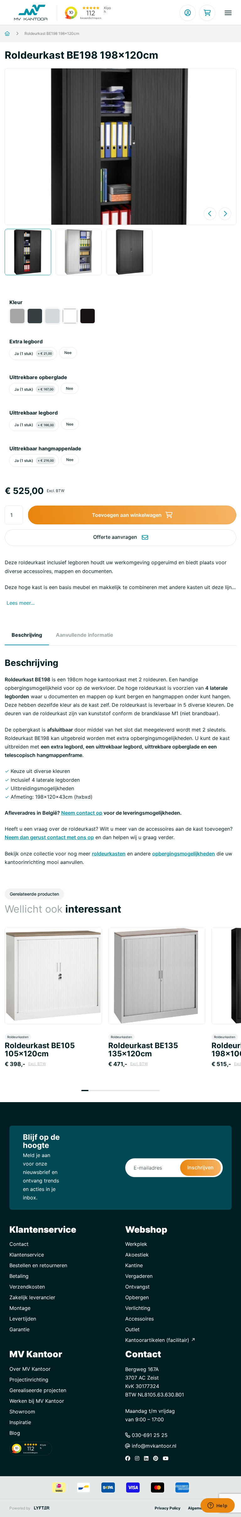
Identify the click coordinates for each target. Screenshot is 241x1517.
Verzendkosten (27, 1287)
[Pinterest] (157, 1458)
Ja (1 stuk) (33, 353)
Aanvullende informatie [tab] (84, 635)
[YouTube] (167, 1458)
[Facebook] (129, 1458)
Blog (14, 1433)
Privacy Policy (167, 1508)
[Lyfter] (41, 1508)
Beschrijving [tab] (27, 635)
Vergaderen (139, 1276)
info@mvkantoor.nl (153, 1446)
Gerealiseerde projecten (37, 1390)
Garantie (19, 1329)
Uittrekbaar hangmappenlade (45, 448)
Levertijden (22, 1319)
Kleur (16, 302)
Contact (19, 1244)
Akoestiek (137, 1255)
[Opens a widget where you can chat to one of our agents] (217, 1506)
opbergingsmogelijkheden (183, 853)
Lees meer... (21, 603)
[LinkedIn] (148, 1458)
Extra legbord (26, 341)
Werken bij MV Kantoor (36, 1401)
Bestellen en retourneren (38, 1265)
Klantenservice (26, 1255)
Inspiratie (20, 1422)
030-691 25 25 (149, 1435)
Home (15, 33)
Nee (68, 352)
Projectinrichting (28, 1379)
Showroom (22, 1411)
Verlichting (137, 1308)
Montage (19, 1308)
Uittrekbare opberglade (38, 377)
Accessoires (139, 1319)
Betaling (19, 1276)
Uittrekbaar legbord (33, 413)
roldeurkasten (109, 853)
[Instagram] (138, 1458)
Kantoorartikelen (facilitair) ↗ (160, 1340)
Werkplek (136, 1244)
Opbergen (137, 1297)
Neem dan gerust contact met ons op (49, 837)
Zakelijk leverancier (32, 1297)
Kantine (134, 1265)
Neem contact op (81, 813)
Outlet (132, 1329)
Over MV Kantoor (30, 1369)
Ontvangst (137, 1287)
